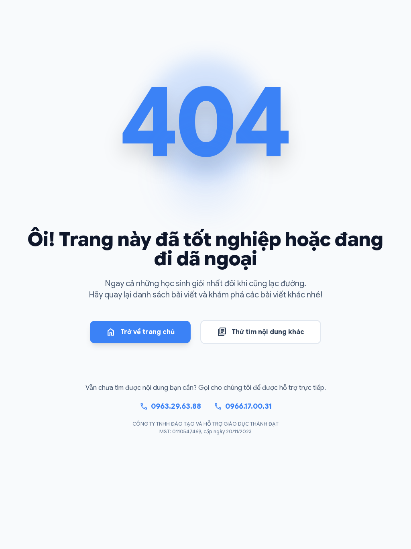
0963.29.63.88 (170, 406)
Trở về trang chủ (140, 332)
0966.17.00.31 (243, 406)
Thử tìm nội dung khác (260, 332)
